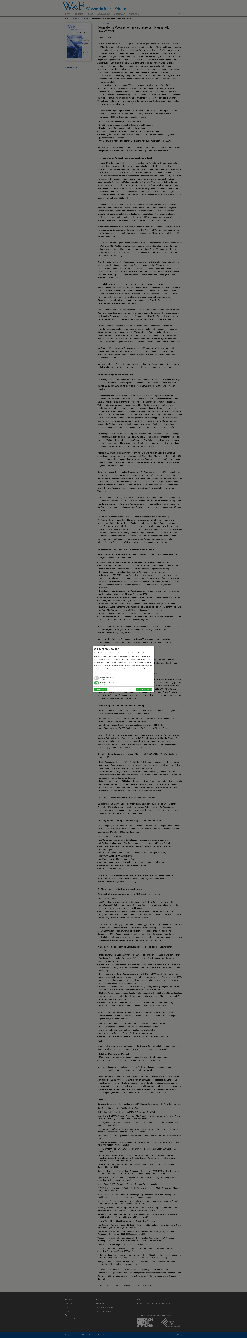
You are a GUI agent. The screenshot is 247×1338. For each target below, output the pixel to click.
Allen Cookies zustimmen (144, 689)
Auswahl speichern (100, 689)
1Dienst (103, 679)
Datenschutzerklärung (108, 672)
